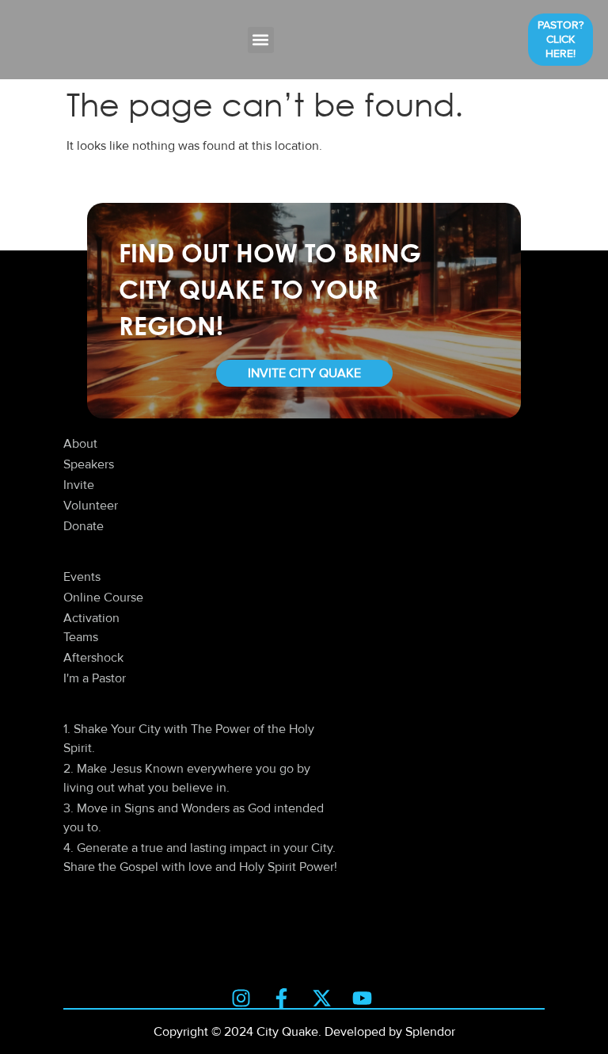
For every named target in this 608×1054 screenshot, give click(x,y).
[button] (261, 40)
